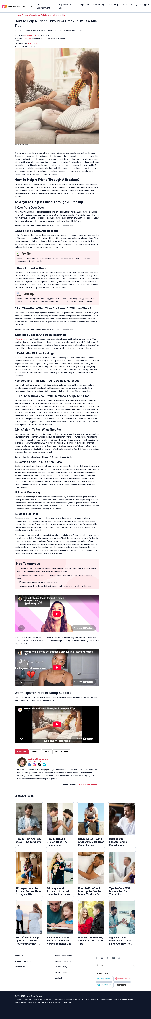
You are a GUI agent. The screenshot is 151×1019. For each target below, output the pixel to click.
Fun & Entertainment (43, 6)
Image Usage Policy (63, 956)
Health (124, 4)
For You (25, 15)
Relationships (99, 4)
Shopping (144, 4)
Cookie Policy (61, 978)
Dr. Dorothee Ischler (38, 759)
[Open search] (30, 6)
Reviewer (21, 751)
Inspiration (85, 4)
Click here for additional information (58, 1002)
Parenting (113, 4)
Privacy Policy (61, 967)
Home (17, 15)
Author (35, 751)
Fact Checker (61, 751)
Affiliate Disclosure (63, 961)
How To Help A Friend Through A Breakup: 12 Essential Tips (48, 226)
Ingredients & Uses (65, 6)
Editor (47, 751)
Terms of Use (61, 972)
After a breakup (21, 339)
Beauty (133, 4)
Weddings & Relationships (41, 15)
